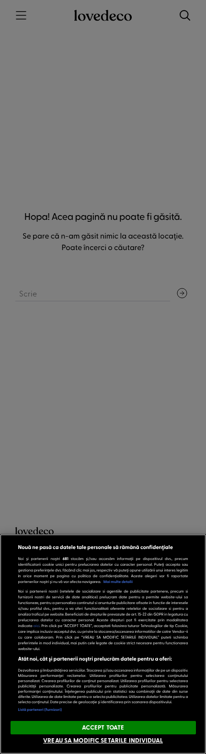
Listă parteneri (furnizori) (40, 709)
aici (37, 625)
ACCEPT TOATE (103, 727)
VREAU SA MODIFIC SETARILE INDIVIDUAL (103, 740)
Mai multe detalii (118, 581)
